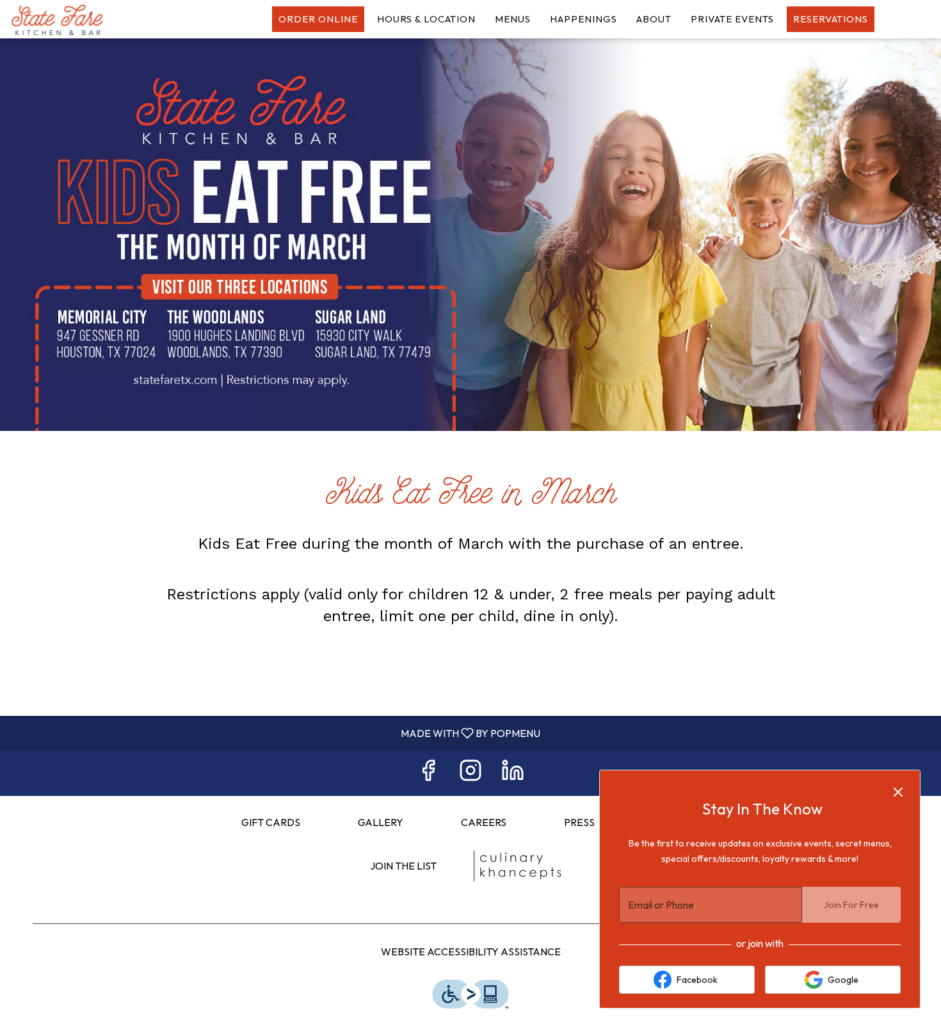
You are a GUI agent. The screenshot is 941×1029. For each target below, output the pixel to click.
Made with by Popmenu (275, 732)
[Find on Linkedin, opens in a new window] (512, 773)
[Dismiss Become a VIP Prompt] (898, 792)
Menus (513, 19)
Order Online (318, 19)
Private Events (732, 19)
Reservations (830, 19)
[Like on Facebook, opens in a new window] (428, 773)
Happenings (583, 19)
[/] (516, 865)
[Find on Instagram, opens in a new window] (470, 773)
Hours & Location (426, 19)
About (654, 19)
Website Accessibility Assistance (471, 951)
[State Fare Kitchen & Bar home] (67, 19)
